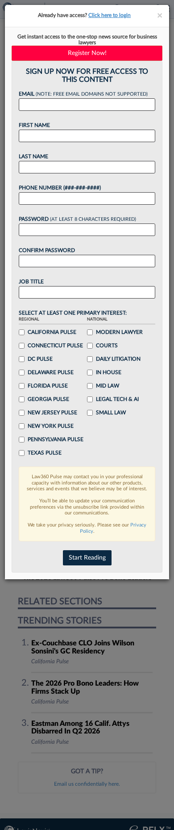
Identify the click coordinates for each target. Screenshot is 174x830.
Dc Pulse (40, 359)
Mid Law (107, 385)
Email (83, 94)
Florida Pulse (48, 385)
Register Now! (87, 53)
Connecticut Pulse (55, 345)
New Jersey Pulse (52, 412)
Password (77, 219)
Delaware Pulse (51, 372)
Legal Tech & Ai (117, 399)
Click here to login (109, 15)
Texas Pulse (45, 452)
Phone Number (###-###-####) (60, 187)
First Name (34, 125)
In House (108, 372)
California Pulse (52, 332)
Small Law (111, 412)
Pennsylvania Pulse (55, 439)
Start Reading (87, 558)
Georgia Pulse (48, 399)
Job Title (31, 281)
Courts (107, 345)
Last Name (33, 156)
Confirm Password (47, 250)
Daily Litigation (118, 359)
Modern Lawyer (119, 332)
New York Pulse (51, 426)
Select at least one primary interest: (73, 313)
